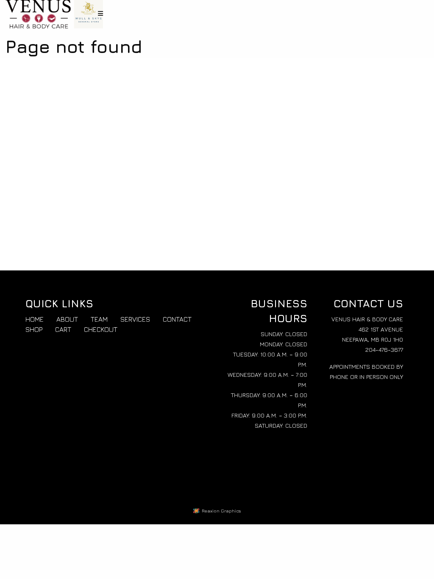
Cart (63, 329)
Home (34, 319)
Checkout (100, 329)
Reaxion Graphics (221, 510)
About (67, 319)
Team (99, 319)
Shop (33, 329)
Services (135, 319)
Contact (177, 319)
